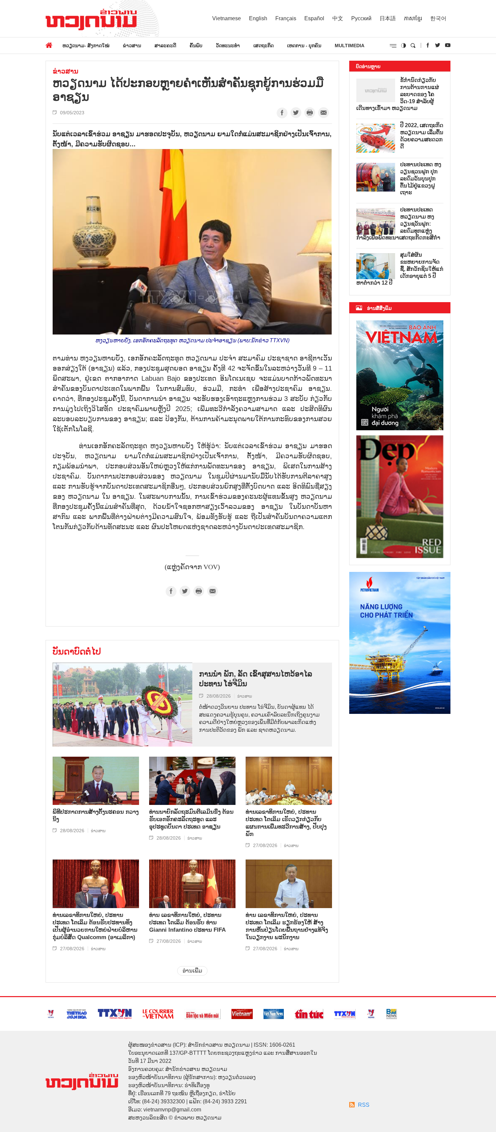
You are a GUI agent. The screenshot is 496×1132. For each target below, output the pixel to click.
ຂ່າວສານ (132, 45)
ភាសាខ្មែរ (413, 18)
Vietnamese (226, 18)
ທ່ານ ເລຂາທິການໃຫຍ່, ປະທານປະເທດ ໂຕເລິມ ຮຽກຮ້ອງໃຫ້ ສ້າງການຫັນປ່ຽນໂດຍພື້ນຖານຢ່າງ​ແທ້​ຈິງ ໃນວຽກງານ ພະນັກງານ (287, 926)
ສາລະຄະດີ (165, 45)
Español (314, 18)
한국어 (438, 18)
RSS (363, 1105)
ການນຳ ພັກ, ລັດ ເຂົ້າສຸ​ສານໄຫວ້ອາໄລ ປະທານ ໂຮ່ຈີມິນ (255, 679)
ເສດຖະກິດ (263, 45)
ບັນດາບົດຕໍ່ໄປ (77, 651)
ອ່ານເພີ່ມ (192, 971)
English (258, 18)
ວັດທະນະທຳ (228, 45)
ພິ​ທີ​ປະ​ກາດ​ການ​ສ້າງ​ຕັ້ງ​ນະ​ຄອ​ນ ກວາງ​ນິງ (96, 815)
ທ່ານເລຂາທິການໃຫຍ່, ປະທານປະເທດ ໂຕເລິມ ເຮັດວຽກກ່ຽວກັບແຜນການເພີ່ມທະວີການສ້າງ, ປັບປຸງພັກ (286, 823)
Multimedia (349, 45)
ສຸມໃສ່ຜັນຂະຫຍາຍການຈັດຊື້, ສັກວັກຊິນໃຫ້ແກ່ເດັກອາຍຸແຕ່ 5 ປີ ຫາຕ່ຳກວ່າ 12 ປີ (399, 269)
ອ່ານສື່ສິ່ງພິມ (379, 308)
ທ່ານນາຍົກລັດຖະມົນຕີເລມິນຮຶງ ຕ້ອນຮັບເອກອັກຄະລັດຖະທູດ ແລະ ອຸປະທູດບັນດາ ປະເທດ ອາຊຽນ (191, 819)
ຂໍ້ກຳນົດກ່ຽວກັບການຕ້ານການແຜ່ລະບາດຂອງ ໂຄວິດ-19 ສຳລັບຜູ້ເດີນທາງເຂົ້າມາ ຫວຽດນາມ (397, 94)
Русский (361, 18)
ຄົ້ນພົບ (196, 45)
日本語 (388, 18)
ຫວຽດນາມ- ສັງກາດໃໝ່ (85, 45)
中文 (337, 18)
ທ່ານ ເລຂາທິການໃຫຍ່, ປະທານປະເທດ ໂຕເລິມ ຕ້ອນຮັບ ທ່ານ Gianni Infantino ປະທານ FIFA (187, 922)
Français (285, 18)
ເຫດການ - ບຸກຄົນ (304, 45)
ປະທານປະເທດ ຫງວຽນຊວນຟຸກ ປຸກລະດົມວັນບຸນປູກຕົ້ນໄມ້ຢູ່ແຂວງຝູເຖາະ (420, 178)
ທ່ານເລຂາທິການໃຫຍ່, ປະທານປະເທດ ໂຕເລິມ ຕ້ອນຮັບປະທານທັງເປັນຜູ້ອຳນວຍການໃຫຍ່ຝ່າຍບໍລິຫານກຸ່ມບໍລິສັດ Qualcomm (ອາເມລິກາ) (95, 926)
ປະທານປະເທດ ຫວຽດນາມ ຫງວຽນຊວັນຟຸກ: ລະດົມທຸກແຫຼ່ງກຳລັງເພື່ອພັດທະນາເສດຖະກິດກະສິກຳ (398, 223)
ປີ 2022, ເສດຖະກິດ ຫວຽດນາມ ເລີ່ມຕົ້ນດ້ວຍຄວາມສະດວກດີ (421, 135)
